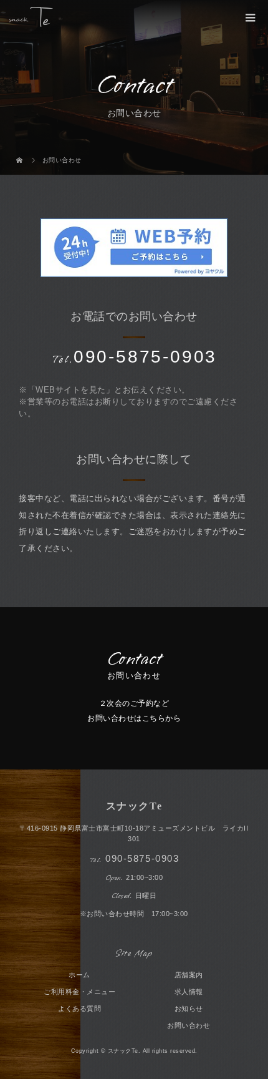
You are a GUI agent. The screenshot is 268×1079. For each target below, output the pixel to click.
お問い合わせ (188, 1025)
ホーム (79, 975)
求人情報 (189, 991)
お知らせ (189, 1008)
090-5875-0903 (142, 858)
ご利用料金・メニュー (79, 991)
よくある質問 (79, 1008)
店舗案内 (189, 975)
